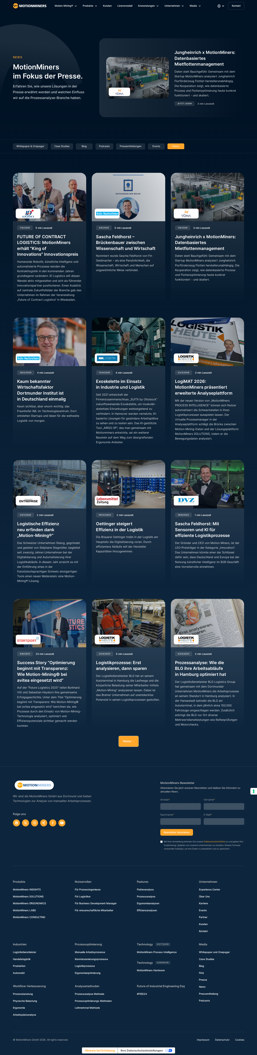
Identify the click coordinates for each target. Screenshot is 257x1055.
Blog (201, 965)
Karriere (203, 903)
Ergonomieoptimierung (88, 972)
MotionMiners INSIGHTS (27, 889)
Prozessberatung (23, 993)
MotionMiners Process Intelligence (157, 952)
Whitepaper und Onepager (214, 952)
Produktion (19, 965)
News (202, 986)
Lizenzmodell (124, 5)
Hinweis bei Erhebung (100, 1050)
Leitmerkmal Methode (87, 1007)
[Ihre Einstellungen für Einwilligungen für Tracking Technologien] (253, 791)
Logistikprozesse (85, 965)
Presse (203, 979)
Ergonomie (19, 1007)
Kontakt (236, 5)
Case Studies (206, 959)
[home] (30, 5)
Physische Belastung (25, 1000)
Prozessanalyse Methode (89, 993)
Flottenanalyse (145, 889)
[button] (66, 6)
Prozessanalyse (146, 896)
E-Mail (208, 814)
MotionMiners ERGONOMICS (29, 903)
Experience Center (209, 889)
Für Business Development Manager (96, 903)
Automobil (18, 972)
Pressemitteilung (208, 993)
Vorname (209, 799)
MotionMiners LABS (24, 910)
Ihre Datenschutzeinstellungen (142, 1050)
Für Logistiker (83, 896)
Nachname (167, 814)
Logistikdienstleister (24, 952)
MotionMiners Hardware (151, 970)
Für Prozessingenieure (88, 889)
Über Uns (204, 896)
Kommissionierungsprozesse (91, 959)
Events (203, 910)
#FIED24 (142, 993)
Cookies (239, 1039)
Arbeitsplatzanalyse (24, 1014)
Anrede (165, 799)
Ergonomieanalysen (148, 903)
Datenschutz (222, 1039)
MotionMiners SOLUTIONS (28, 896)
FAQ (201, 972)
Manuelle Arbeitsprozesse (90, 952)
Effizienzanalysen (147, 910)
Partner (203, 917)
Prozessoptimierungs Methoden (93, 1000)
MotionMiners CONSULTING (29, 917)
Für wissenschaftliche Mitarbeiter (94, 910)
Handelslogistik (22, 959)
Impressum (203, 1039)
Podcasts (204, 1000)
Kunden (107, 5)
